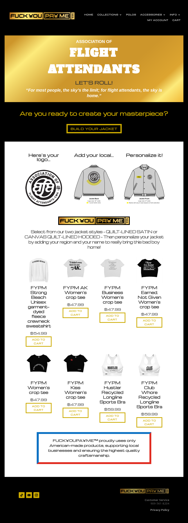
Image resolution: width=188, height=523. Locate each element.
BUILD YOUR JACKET (94, 129)
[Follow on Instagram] (36, 495)
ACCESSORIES (151, 14)
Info (173, 14)
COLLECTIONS (107, 14)
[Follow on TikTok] (22, 495)
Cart (176, 20)
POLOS (131, 14)
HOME (88, 14)
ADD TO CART (38, 341)
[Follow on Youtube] (29, 495)
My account (157, 20)
